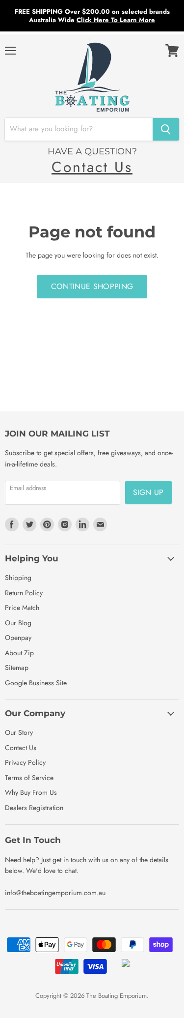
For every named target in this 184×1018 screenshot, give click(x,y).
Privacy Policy (25, 762)
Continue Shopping (92, 286)
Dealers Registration (34, 808)
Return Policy (24, 593)
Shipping (18, 577)
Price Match (22, 607)
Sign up (148, 492)
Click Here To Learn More (116, 20)
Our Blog (18, 623)
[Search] (166, 129)
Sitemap (16, 667)
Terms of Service (29, 778)
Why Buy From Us (31, 792)
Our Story (19, 732)
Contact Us (92, 166)
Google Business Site (36, 683)
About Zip (19, 653)
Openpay (18, 637)
